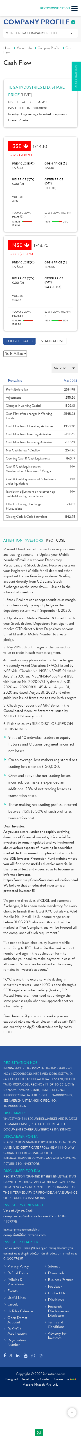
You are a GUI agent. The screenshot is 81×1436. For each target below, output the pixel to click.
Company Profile (49, 48)
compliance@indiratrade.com (25, 1216)
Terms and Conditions (56, 1324)
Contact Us (56, 1293)
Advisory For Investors (57, 1336)
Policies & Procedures (16, 1282)
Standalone (52, 341)
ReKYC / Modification (17, 1331)
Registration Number (16, 1342)
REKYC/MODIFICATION (55, 8)
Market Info (24, 48)
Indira (39, 1432)
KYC (49, 540)
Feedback (55, 1286)
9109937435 (13, 1259)
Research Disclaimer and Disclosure (59, 1311)
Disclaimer (56, 1300)
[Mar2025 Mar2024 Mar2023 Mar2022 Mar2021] (40, 368)
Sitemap (54, 1266)
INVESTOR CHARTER (20, 1242)
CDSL (60, 540)
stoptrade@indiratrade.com (41, 1253)
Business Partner (60, 1280)
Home (7, 48)
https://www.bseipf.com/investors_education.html (40, 880)
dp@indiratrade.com (43, 1027)
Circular (13, 1304)
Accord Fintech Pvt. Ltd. (40, 1384)
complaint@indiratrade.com (24, 1235)
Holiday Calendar (20, 1311)
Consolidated (19, 341)
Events (12, 1291)
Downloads (56, 1273)
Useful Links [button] (16, 1297)
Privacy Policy (18, 1266)
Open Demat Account (17, 1320)
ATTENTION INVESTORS (23, 540)
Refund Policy (17, 1273)
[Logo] (14, 9)
